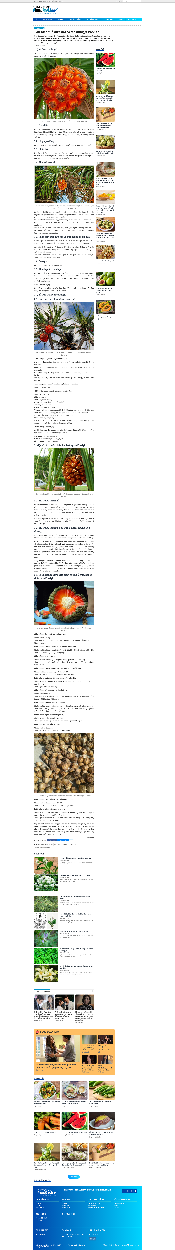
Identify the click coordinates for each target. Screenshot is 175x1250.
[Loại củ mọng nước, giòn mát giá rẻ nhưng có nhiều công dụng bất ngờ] (75, 1152)
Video (120, 19)
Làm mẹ (116, 1207)
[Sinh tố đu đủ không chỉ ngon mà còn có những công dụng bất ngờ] (105, 114)
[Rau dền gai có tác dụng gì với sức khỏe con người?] (46, 904)
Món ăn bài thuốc (39, 28)
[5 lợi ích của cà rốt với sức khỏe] (47, 1121)
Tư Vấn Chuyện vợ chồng (96, 1207)
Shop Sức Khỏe (132, 19)
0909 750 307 (93, 1234)
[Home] (36, 19)
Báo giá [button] (92, 1239)
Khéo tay (39, 1220)
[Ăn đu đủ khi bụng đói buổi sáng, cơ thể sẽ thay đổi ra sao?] (105, 307)
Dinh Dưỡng (108, 19)
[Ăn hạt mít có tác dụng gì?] (105, 252)
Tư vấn (116, 1205)
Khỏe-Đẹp (61, 19)
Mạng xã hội (40, 1207)
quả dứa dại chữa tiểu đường (70, 844)
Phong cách (66, 1207)
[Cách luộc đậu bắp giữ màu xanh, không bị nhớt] (102, 1090)
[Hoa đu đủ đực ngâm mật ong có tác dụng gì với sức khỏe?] (46, 973)
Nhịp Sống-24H (47, 19)
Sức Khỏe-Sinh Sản (92, 19)
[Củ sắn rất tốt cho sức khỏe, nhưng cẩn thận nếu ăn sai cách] (75, 1090)
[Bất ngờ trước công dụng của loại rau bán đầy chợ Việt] (47, 1090)
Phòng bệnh (66, 1205)
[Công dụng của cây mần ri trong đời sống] (46, 938)
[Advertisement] (105, 355)
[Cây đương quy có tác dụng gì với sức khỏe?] (46, 882)
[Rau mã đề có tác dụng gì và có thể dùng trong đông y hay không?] (46, 921)
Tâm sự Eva (92, 1205)
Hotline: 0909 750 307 (59, 1)
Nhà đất (38, 1203)
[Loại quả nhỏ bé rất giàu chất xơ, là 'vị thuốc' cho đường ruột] (105, 279)
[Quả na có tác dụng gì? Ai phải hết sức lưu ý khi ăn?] (105, 142)
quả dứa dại (57, 844)
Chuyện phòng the (94, 1203)
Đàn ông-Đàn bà (119, 1203)
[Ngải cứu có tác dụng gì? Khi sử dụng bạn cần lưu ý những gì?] (46, 956)
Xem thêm (73, 1177)
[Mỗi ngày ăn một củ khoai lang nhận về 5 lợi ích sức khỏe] (102, 1121)
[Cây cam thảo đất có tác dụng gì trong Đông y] (46, 865)
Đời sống (39, 1205)
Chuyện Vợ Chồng (75, 19)
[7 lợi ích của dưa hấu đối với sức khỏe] (105, 60)
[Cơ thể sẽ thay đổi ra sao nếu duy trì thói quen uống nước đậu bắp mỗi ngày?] (105, 87)
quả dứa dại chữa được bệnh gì (43, 847)
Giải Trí (64, 1203)
